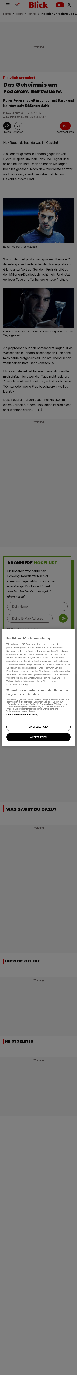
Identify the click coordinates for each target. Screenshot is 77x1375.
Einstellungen (38, 727)
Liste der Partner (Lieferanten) (22, 714)
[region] (38, 687)
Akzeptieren (38, 737)
